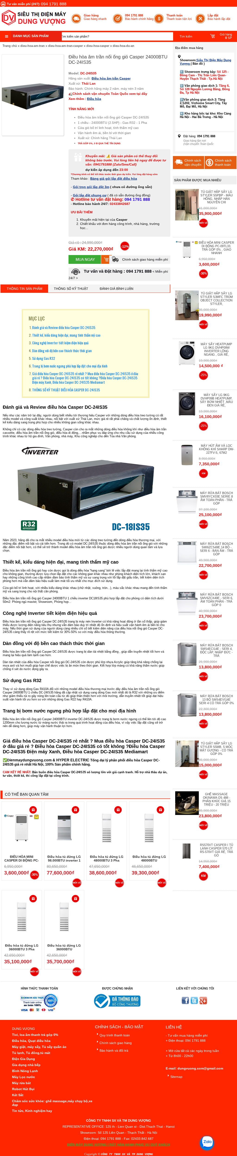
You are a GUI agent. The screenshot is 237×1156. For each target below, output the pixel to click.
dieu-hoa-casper (97, 46)
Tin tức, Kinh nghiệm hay (32, 1111)
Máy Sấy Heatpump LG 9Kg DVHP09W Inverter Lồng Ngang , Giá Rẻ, (216, 349)
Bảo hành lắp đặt (219, 17)
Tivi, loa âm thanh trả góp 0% (35, 1035)
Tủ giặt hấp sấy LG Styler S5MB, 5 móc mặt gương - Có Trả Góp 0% (216, 749)
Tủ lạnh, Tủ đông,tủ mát (31, 1053)
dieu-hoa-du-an (123, 46)
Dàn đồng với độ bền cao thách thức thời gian (62, 350)
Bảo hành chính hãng (139, 17)
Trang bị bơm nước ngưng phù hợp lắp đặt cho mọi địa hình (69, 365)
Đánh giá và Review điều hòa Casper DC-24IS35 (63, 327)
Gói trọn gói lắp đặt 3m (91, 187)
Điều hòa (94, 99)
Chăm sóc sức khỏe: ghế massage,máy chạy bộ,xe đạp (52, 1103)
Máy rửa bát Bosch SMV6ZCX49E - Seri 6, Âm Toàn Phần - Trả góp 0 (216, 600)
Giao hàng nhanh (95, 17)
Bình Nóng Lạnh (25, 1071)
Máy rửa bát (21, 1083)
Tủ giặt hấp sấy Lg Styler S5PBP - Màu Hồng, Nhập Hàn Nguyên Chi (216, 197)
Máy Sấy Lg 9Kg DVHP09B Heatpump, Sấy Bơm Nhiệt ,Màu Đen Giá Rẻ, (216, 400)
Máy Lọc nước (23, 1077)
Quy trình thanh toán (115, 1035)
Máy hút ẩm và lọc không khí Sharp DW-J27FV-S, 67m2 (216, 449)
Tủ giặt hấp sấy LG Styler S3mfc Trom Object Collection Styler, (216, 299)
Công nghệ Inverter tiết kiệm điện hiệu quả (60, 342)
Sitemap (176, 1077)
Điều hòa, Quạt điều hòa (31, 1041)
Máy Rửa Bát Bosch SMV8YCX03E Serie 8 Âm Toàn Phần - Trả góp (216, 498)
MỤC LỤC (37, 318)
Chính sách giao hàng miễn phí (144, 259)
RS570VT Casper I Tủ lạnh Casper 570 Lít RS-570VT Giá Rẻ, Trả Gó (216, 850)
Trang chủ (10, 46)
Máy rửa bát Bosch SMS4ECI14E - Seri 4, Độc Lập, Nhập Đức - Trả (216, 651)
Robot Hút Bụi (23, 1089)
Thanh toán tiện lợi (179, 17)
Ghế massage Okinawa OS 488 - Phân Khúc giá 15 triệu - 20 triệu (217, 799)
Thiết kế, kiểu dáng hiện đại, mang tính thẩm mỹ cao (66, 335)
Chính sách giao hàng (116, 1043)
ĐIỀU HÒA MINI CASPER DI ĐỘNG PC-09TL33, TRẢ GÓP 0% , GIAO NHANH (216, 248)
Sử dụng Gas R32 (43, 358)
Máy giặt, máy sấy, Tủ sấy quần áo (39, 1047)
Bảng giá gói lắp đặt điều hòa (113, 178)
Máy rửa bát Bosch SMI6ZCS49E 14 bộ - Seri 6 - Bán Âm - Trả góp (216, 549)
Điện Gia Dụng (23, 1059)
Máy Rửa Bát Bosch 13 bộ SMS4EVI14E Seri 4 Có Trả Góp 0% (216, 699)
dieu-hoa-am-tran (32, 46)
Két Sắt (17, 1095)
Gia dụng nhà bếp (26, 1065)
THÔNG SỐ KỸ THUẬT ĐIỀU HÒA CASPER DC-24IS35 (66, 389)
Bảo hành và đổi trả (114, 1050)
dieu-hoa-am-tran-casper (65, 46)
